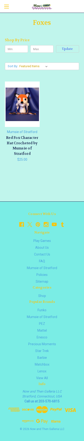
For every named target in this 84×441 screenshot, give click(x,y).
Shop (42, 296)
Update (67, 49)
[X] (29, 224)
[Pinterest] (37, 224)
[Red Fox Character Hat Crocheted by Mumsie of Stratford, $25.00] (22, 104)
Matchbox (42, 364)
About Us (42, 247)
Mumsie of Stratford (42, 268)
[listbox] (34, 66)
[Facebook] (21, 224)
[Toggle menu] (6, 6)
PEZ (42, 324)
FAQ (42, 261)
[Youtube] (54, 224)
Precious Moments (42, 344)
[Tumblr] (62, 224)
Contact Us (42, 254)
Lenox (42, 371)
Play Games (42, 241)
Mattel (42, 330)
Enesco (42, 337)
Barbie (42, 357)
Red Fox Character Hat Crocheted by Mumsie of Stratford (22, 145)
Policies (42, 275)
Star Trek (42, 351)
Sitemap (42, 281)
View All (42, 378)
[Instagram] (46, 224)
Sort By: (13, 66)
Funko (42, 310)
